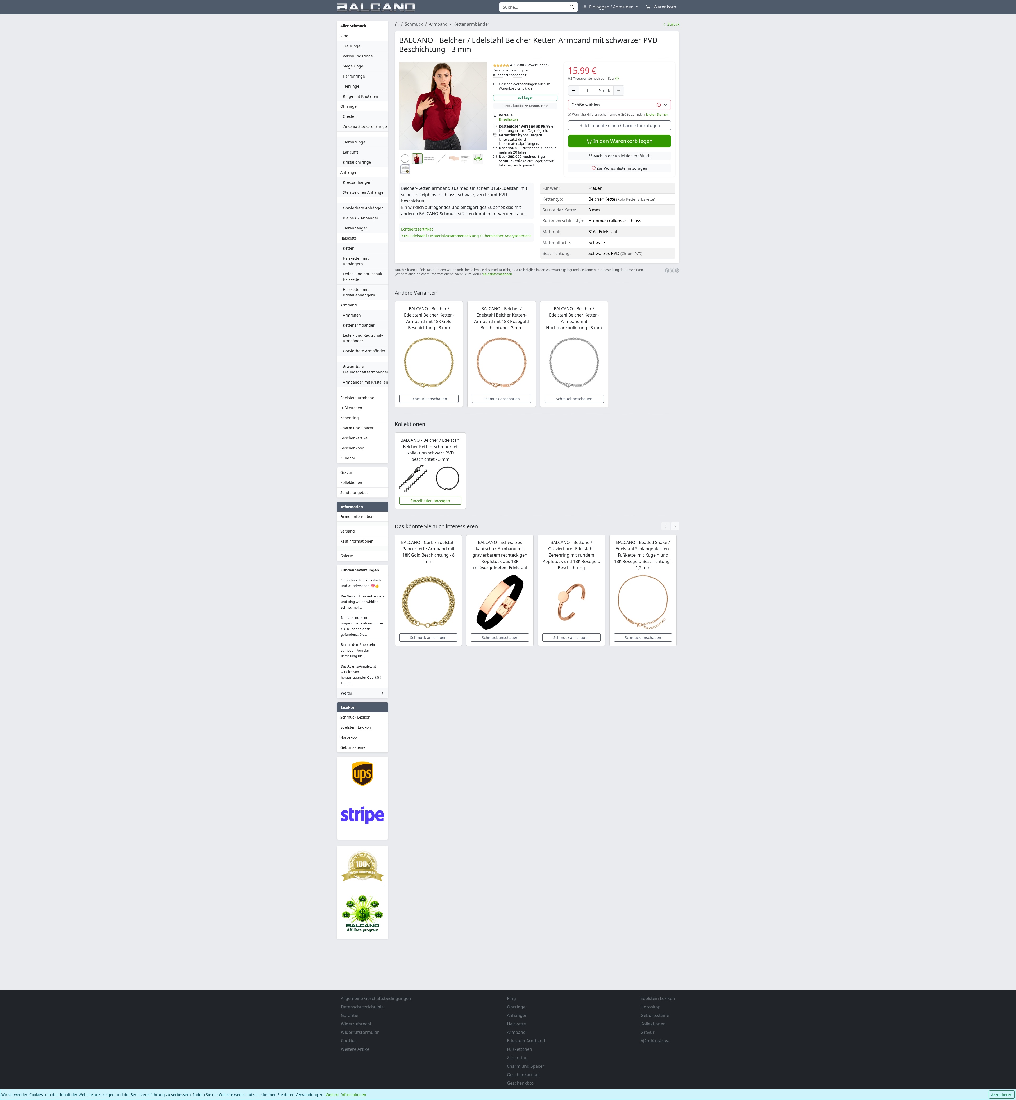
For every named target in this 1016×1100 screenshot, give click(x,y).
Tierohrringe (354, 142)
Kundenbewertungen (359, 569)
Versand (347, 531)
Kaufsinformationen (497, 274)
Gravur (346, 472)
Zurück (672, 24)
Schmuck (414, 24)
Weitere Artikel (355, 1049)
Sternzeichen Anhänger (364, 192)
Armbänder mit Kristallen (365, 382)
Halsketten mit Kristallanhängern (359, 292)
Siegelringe (353, 66)
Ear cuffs (351, 152)
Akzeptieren (1001, 1094)
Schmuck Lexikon (355, 717)
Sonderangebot (354, 492)
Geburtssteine (352, 747)
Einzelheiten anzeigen (430, 500)
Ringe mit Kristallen (360, 96)
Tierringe (351, 86)
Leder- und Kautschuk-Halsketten (363, 276)
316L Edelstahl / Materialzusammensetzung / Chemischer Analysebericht (466, 235)
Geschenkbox (352, 447)
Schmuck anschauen (429, 398)
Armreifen (352, 315)
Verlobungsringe (358, 55)
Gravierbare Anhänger (363, 207)
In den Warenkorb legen (622, 141)
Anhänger (349, 172)
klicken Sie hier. (657, 114)
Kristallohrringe (357, 162)
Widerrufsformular (360, 1032)
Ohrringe (348, 106)
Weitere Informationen (346, 1094)
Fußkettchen (351, 407)
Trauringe (351, 45)
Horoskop (348, 737)
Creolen (350, 116)
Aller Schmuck (353, 25)
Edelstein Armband (357, 397)
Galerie (346, 555)
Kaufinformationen (357, 541)
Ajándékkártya (655, 1041)
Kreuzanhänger (357, 182)
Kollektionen (351, 482)
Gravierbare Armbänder (364, 350)
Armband (348, 305)
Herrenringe (354, 76)
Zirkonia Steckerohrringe (365, 126)
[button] (443, 106)
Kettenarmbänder (359, 325)
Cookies (349, 1041)
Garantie (349, 1015)
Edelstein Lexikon (355, 727)
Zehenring (349, 417)
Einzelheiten (508, 119)
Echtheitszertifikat (417, 229)
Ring (344, 35)
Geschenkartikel (354, 437)
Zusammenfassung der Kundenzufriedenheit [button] (511, 72)
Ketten (349, 248)
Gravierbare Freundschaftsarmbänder (365, 369)
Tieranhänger (355, 228)
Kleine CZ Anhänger (360, 217)
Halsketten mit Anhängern (356, 261)
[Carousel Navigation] (670, 526)
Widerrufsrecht (356, 1024)
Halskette (348, 238)
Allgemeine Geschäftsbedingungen (376, 998)
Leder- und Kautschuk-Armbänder (363, 338)
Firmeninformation (357, 516)
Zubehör (347, 458)
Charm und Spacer (357, 427)
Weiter (346, 693)
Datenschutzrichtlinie (362, 1007)
